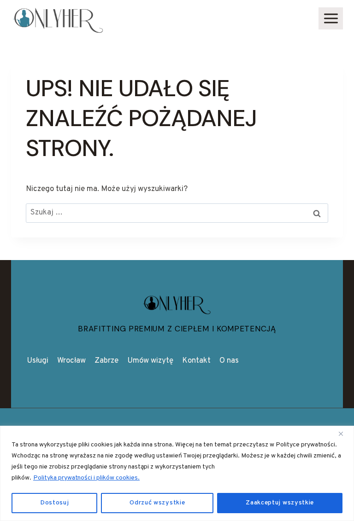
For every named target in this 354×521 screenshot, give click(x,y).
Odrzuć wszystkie (157, 503)
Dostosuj (54, 503)
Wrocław (71, 361)
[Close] (344, 433)
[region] (177, 473)
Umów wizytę (150, 361)
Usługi (37, 361)
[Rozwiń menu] (331, 18)
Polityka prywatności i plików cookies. (86, 478)
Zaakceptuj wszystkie (280, 503)
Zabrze (106, 361)
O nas (229, 361)
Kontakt (196, 361)
